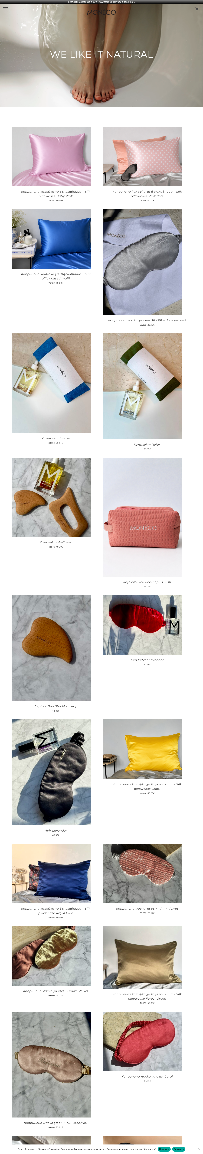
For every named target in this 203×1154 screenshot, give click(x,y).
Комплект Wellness (56, 542)
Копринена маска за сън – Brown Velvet (55, 991)
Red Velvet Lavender (147, 660)
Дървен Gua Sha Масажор (55, 706)
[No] (199, 1149)
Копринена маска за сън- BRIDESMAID (56, 1123)
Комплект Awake (55, 438)
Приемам (164, 1149)
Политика (179, 1149)
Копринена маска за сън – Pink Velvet (147, 908)
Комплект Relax (147, 444)
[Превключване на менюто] (5, 8)
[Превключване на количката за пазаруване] (196, 8)
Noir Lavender (56, 830)
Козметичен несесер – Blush (147, 582)
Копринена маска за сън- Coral (147, 1076)
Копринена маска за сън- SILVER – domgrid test (147, 320)
